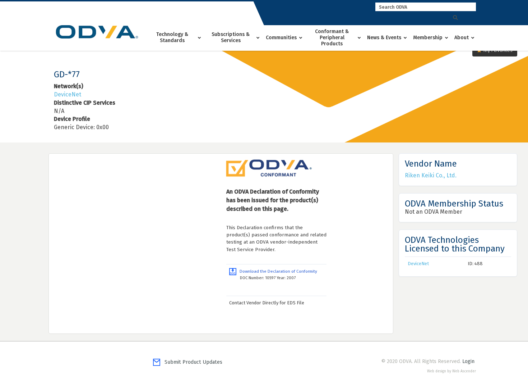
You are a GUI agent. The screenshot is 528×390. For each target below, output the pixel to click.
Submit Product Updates (191, 362)
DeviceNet (67, 94)
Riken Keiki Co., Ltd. (431, 175)
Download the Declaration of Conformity (276, 271)
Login (468, 361)
